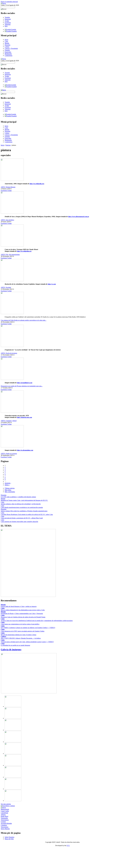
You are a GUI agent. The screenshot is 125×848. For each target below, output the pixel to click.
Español (14, 31)
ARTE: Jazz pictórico (7, 220)
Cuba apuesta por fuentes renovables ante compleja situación (19, 521)
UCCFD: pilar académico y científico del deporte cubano (18, 497)
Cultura (7, 46)
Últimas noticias (10, 488)
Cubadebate (4, 813)
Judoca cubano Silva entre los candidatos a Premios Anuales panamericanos (24, 511)
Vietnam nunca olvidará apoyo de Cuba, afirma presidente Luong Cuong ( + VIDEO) (27, 642)
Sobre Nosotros (9, 837)
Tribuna (3, 814)
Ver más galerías (6, 804)
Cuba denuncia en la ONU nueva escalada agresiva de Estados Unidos (22, 631)
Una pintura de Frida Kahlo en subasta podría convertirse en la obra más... (23, 320)
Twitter (7, 21)
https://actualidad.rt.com (24, 383)
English (13, 29)
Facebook (8, 22)
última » (7, 485)
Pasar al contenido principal (9, 1)
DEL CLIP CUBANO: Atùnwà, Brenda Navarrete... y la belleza (21, 638)
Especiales (8, 52)
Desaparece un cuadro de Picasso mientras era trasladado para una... (22, 386)
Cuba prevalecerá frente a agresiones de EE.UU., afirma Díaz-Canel (22, 518)
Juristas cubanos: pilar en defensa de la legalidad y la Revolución (21, 504)
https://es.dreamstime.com (25, 450)
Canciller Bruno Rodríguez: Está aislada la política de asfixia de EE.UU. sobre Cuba (27, 514)
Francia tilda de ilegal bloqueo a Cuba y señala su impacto (19, 606)
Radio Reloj (4, 816)
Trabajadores (5, 820)
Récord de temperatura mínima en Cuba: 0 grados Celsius (18, 635)
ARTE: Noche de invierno (9, 353)
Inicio (6, 39)
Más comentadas (10, 492)
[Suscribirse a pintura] (8, 806)
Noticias (8, 145)
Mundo (7, 43)
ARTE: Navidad (6, 287)
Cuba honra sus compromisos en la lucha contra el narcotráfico (20, 624)
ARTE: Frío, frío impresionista (10, 254)
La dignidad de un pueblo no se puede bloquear (15, 645)
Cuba (6, 41)
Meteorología (5, 809)
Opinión (7, 50)
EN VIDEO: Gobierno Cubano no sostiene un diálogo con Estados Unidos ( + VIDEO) (28, 627)
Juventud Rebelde (6, 823)
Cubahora (4, 825)
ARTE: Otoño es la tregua (9, 453)
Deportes (7, 45)
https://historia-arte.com (24, 417)
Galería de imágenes (11, 649)
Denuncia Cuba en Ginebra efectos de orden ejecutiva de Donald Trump (23, 617)
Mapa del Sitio (9, 839)
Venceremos (4, 827)
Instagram (8, 19)
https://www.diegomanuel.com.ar (78, 216)
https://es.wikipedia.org (36, 183)
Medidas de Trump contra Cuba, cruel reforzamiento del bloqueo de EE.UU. (24, 500)
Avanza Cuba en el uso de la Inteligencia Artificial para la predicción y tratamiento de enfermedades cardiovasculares (37, 620)
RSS (6, 26)
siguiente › (8, 483)
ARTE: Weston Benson (8, 187)
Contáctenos (8, 55)
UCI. (68, 845)
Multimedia (8, 54)
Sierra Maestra (5, 829)
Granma (3, 821)
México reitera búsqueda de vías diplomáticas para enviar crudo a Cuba (23, 610)
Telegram (7, 24)
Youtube (7, 17)
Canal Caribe (5, 811)
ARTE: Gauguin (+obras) (9, 420)
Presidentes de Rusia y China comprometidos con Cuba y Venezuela (22, 613)
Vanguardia (4, 818)
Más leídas (8, 490)
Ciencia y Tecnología (11, 48)
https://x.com (52, 284)
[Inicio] (3, 3)
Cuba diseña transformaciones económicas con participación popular (22, 507)
